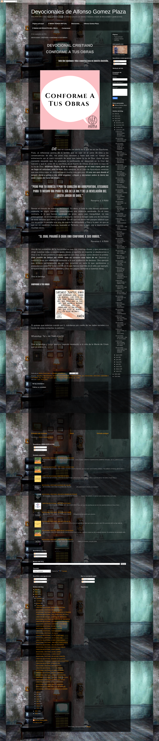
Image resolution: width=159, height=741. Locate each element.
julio (117, 357)
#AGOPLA (40, 376)
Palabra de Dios (68, 377)
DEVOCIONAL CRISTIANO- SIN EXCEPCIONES (121, 140)
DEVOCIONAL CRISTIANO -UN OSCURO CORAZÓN (121, 263)
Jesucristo (60, 377)
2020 (116, 374)
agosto (118, 355)
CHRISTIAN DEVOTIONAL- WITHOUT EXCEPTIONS (120, 134)
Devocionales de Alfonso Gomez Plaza (78, 12)
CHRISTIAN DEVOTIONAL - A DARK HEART (121, 257)
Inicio (72, 433)
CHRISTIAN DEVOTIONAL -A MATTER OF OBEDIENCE (121, 160)
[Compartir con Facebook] (75, 373)
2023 (116, 116)
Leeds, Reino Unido (42, 379)
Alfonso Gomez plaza (120, 105)
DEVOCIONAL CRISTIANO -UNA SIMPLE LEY (121, 287)
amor (83, 376)
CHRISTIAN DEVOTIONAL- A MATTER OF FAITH (55, 476)
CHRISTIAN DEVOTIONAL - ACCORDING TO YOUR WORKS (121, 174)
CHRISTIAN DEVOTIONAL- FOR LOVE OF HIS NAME (120, 343)
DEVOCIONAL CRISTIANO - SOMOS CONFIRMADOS (121, 311)
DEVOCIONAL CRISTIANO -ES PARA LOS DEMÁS (121, 298)
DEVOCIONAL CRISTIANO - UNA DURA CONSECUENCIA (52, 642)
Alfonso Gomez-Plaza (91, 23)
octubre (118, 127)
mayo (117, 362)
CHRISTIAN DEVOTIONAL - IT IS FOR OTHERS (121, 292)
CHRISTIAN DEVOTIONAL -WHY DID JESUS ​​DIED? (56, 503)
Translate (64, 571)
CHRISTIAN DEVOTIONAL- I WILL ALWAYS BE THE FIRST (121, 154)
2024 (116, 113)
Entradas (117, 61)
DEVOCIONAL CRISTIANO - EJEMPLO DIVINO (121, 191)
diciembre (119, 122)
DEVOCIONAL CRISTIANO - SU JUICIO (121, 203)
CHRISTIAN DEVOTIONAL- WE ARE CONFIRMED (120, 305)
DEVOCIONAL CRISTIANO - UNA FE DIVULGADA (121, 337)
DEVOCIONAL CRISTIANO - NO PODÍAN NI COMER (56, 512)
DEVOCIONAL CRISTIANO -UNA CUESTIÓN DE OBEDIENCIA (121, 167)
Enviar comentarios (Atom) (46, 437)
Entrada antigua (102, 433)
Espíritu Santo (46, 377)
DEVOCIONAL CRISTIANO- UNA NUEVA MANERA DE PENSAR (59, 494)
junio (117, 359)
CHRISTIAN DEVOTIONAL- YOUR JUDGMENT (120, 197)
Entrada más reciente (39, 433)
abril (117, 364)
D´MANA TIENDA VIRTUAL (57, 23)
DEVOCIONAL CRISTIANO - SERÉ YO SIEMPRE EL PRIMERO (120, 146)
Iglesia (55, 377)
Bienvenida (75, 23)
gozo (51, 377)
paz (74, 377)
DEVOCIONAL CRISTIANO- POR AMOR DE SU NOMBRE (121, 350)
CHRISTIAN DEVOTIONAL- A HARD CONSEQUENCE (50, 640)
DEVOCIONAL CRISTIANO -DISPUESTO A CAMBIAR (120, 241)
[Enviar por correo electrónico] (70, 373)
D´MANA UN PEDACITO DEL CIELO (44, 28)
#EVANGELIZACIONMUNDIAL (61, 376)
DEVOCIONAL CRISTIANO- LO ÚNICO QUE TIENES (121, 325)
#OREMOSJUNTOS (75, 376)
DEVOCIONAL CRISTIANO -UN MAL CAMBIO (121, 252)
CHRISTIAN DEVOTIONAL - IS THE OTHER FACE (121, 209)
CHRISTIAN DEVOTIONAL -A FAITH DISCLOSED (49, 682)
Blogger (89, 726)
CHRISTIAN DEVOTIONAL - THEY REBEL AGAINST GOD (58, 467)
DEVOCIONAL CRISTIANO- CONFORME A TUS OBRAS (120, 180)
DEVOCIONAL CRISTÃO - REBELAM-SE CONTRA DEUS (57, 530)
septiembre (119, 129)
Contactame (66, 28)
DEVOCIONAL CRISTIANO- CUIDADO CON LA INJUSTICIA (121, 276)
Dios (40, 377)
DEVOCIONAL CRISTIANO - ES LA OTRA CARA (121, 215)
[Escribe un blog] (72, 373)
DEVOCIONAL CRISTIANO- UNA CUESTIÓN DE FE (56, 521)
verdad (78, 377)
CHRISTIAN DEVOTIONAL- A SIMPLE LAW (121, 282)
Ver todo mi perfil (117, 107)
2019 (116, 376)
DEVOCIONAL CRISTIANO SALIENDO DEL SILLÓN (56, 485)
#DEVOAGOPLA (47, 376)
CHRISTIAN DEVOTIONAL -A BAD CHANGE (121, 247)
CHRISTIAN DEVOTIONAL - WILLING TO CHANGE (120, 234)
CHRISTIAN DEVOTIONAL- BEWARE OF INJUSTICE (120, 269)
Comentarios (118, 64)
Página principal (38, 23)
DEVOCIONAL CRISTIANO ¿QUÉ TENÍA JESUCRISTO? (57, 539)
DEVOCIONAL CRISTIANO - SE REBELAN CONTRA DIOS (58, 458)
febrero (118, 369)
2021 (116, 120)
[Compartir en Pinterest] (77, 373)
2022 (116, 118)
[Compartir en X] (74, 373)
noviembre (119, 125)
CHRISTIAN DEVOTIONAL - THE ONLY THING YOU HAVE (121, 318)
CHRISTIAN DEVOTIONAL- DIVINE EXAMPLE (121, 186)
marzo (118, 366)
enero (117, 371)
